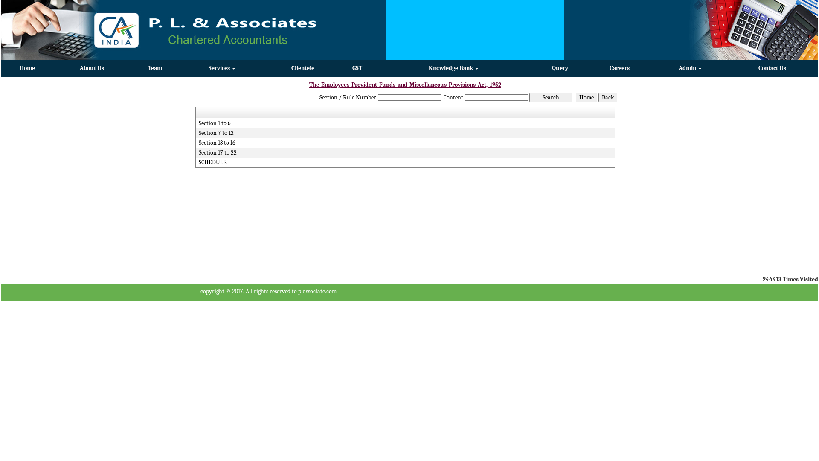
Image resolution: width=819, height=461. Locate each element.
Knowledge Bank (451, 68)
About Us (92, 68)
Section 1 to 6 (215, 123)
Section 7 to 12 (216, 133)
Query (560, 68)
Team (155, 68)
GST (357, 68)
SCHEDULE (213, 162)
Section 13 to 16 (217, 143)
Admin (688, 68)
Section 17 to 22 (218, 152)
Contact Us (772, 68)
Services (220, 68)
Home (27, 68)
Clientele (302, 68)
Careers (620, 68)
